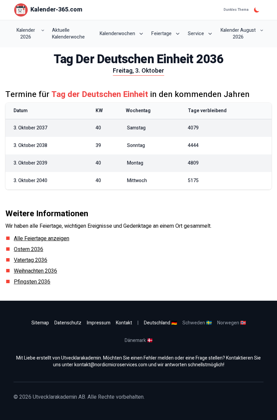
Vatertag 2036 (30, 260)
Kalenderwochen (117, 33)
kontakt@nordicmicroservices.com (110, 364)
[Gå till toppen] (264, 407)
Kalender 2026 (26, 34)
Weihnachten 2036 (35, 271)
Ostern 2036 (28, 249)
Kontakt (124, 322)
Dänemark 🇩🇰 (139, 340)
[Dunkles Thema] (257, 10)
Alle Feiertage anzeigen (41, 238)
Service (196, 33)
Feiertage (161, 33)
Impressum (98, 322)
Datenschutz (67, 322)
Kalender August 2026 (238, 34)
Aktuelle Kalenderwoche (68, 34)
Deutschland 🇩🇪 (160, 322)
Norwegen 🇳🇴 (231, 322)
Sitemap (40, 322)
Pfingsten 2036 (32, 282)
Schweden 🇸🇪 (197, 322)
